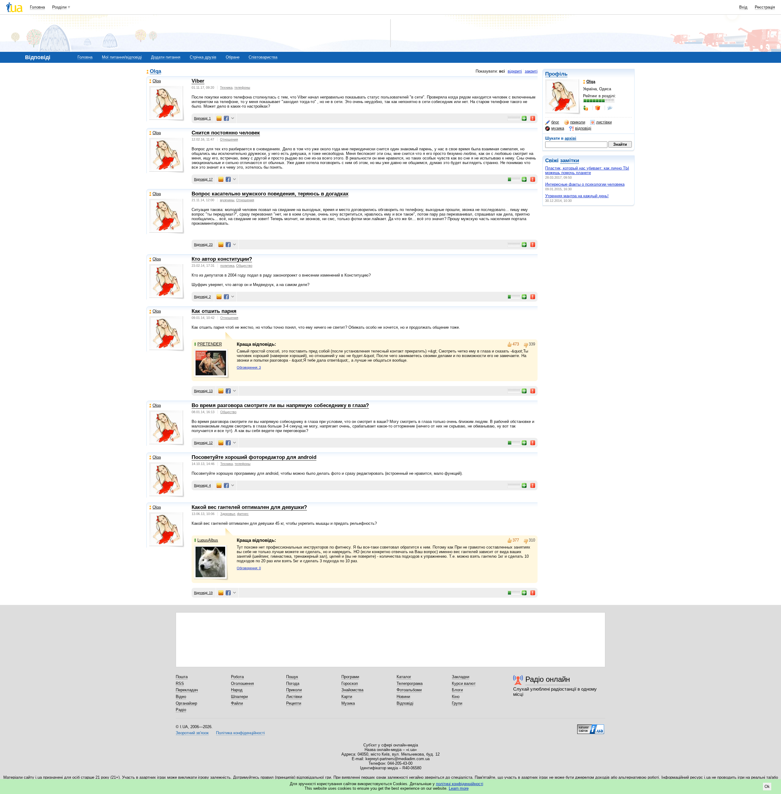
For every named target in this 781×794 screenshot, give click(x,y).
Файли (237, 703)
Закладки (460, 676)
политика (227, 265)
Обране (232, 57)
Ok (767, 786)
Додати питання (165, 57)
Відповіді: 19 (203, 593)
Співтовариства (263, 57)
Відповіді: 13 (203, 391)
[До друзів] (586, 108)
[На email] (219, 118)
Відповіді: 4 (202, 485)
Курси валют (464, 683)
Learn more (459, 788)
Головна (37, 7)
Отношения (229, 139)
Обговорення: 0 (249, 568)
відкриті (515, 71)
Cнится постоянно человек (226, 133)
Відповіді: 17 (203, 179)
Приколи (294, 690)
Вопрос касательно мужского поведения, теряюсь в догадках (270, 194)
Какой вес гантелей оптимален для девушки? (249, 507)
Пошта (182, 676)
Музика (348, 703)
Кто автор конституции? (222, 259)
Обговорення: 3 (249, 367)
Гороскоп (349, 683)
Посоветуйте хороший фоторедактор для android (254, 457)
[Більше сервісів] (232, 118)
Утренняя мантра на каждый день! (577, 196)
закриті (531, 71)
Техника (226, 87)
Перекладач (187, 690)
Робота (237, 676)
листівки (604, 122)
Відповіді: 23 (203, 244)
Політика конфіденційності (240, 733)
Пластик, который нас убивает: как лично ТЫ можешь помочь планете (587, 170)
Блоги (457, 690)
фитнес (243, 514)
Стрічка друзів (203, 57)
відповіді (583, 128)
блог (555, 122)
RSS (180, 683)
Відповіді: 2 (202, 297)
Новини (403, 696)
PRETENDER (209, 344)
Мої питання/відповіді (122, 57)
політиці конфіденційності (459, 783)
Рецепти (293, 703)
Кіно (455, 696)
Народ (237, 690)
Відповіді (405, 703)
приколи (577, 122)
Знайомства (352, 690)
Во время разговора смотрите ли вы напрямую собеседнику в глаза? (280, 405)
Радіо (181, 709)
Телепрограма (410, 683)
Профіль (556, 74)
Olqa (155, 71)
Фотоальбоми (409, 690)
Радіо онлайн (547, 679)
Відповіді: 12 (203, 443)
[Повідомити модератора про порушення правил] (533, 118)
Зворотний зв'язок (192, 733)
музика (557, 128)
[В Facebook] (226, 118)
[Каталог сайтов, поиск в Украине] (590, 726)
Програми (350, 676)
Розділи (59, 7)
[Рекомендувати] (524, 118)
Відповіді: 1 (202, 118)
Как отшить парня (214, 311)
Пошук (292, 676)
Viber (198, 81)
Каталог (404, 676)
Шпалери (239, 696)
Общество (244, 265)
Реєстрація (765, 7)
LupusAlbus (207, 540)
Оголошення (242, 683)
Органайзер (186, 703)
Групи (457, 703)
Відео (181, 696)
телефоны (242, 87)
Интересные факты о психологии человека (584, 184)
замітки (569, 160)
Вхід (743, 7)
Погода (292, 683)
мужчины (227, 200)
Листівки (294, 696)
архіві (570, 138)
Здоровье (227, 514)
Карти (346, 696)
